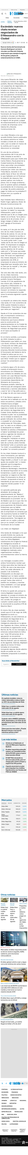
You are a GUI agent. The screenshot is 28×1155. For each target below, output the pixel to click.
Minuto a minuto (6, 947)
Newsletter (23, 1083)
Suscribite (19, 664)
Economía (16, 18)
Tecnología (18, 1112)
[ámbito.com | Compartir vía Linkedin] (22, 42)
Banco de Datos (15, 1095)
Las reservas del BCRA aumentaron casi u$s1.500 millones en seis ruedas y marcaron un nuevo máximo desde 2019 (14, 989)
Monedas (4, 803)
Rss (3, 1114)
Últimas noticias (16, 1089)
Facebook (6, 1083)
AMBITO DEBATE (23, 1131)
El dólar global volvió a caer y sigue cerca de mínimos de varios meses (13, 963)
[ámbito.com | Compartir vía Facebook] (18, 42)
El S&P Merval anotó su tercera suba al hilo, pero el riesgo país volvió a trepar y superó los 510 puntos (16, 760)
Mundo (4, 1103)
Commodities (17, 803)
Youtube (18, 1083)
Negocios (15, 1098)
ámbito (3, 22)
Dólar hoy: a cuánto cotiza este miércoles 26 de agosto (13, 707)
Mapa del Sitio (12, 1114)
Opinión (4, 1100)
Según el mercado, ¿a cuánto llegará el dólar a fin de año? (11, 1023)
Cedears (24, 803)
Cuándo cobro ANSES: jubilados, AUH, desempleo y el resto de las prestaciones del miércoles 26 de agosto (14, 721)
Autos (22, 1109)
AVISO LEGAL (6, 1121)
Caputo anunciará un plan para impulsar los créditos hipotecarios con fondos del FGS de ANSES (16, 769)
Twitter (2, 1083)
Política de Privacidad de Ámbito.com (10, 1117)
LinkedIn (14, 1083)
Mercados (5, 1098)
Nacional (23, 1100)
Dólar (7, 18)
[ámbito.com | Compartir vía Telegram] (24, 42)
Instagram (10, 1083)
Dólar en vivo (14, 9)
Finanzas (15, 1092)
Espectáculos (6, 1112)
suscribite (21, 13)
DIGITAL (5, 1130)
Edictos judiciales (19, 1121)
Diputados (22, 9)
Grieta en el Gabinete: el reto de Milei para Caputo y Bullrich (16, 745)
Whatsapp (22, 1083)
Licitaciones (14, 1124)
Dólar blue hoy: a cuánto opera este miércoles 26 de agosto (13, 713)
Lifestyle (13, 1100)
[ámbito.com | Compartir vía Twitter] (20, 42)
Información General (9, 1109)
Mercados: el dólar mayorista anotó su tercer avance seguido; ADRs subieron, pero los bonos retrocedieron (14, 953)
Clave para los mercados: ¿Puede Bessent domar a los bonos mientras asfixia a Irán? (14, 730)
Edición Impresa (7, 1106)
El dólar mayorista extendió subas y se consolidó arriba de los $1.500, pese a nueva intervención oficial (16, 752)
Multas (4, 1124)
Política (4, 1095)
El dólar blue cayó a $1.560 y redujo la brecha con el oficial (14, 999)
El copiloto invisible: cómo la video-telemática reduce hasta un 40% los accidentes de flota (13, 700)
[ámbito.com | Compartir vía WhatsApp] (15, 42)
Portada (5, 1089)
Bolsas (10, 803)
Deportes (13, 1103)
